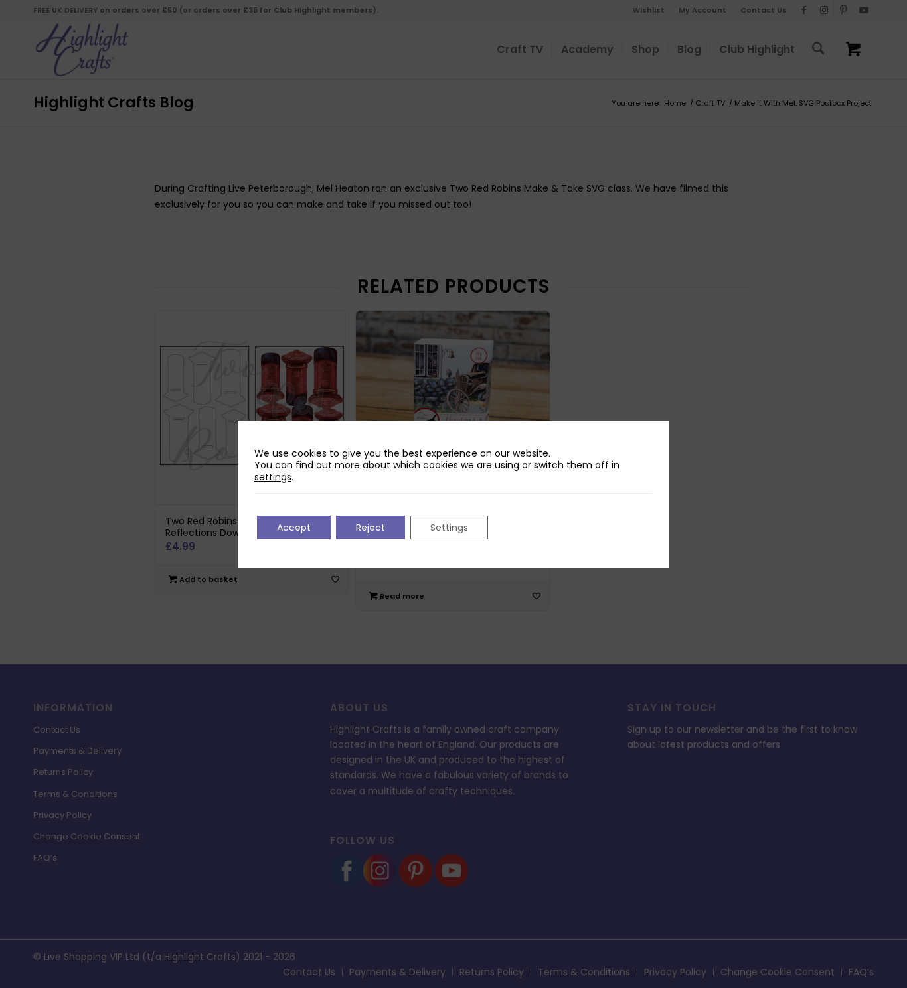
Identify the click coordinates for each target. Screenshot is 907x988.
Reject (370, 527)
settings (272, 477)
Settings (449, 527)
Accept (294, 527)
